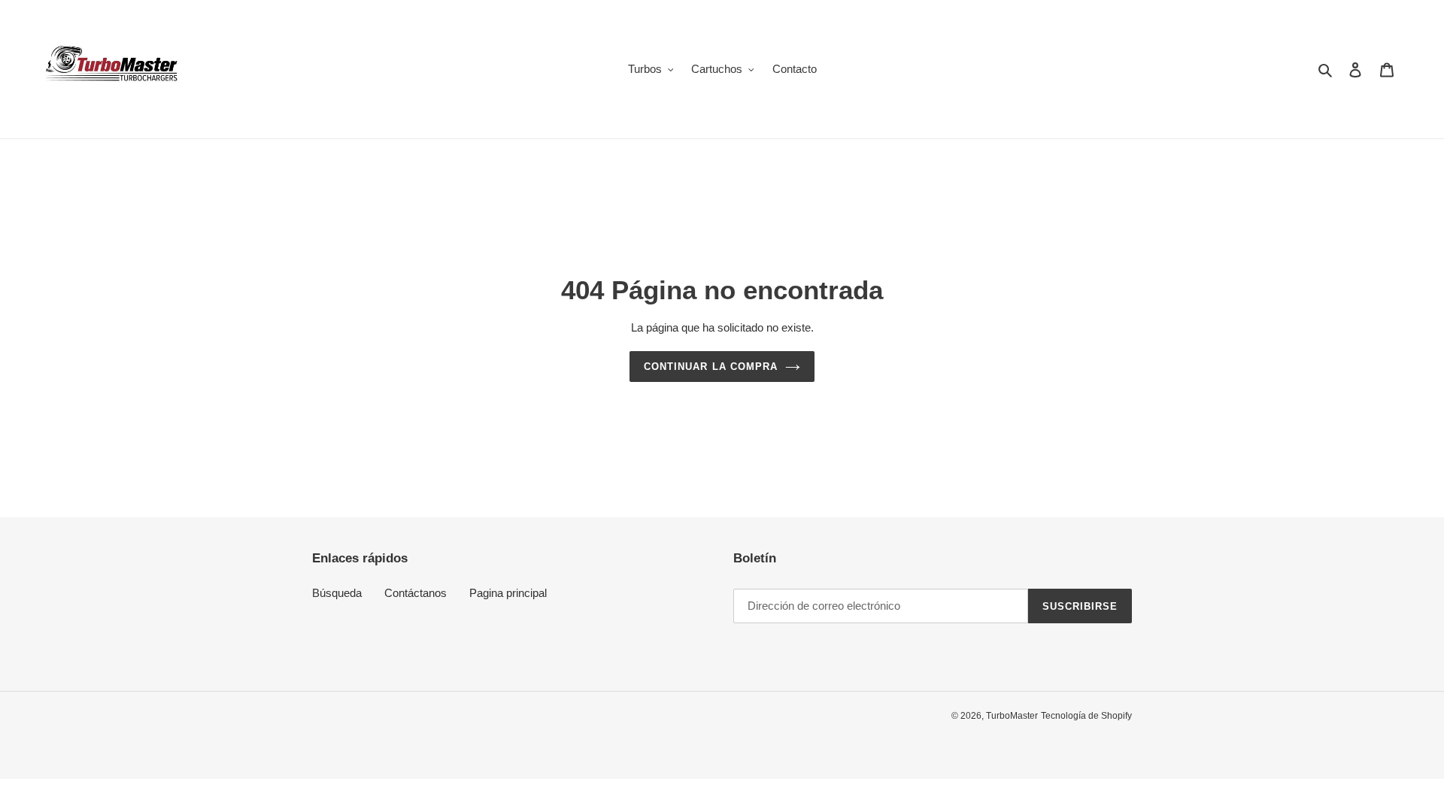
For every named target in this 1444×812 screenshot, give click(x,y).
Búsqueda (337, 592)
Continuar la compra (711, 366)
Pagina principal (508, 592)
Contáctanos (415, 592)
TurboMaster (1012, 715)
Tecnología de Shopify (1086, 715)
